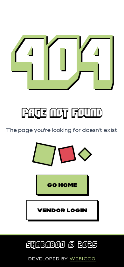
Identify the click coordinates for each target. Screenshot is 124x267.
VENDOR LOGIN (62, 210)
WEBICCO (83, 258)
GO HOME (62, 184)
